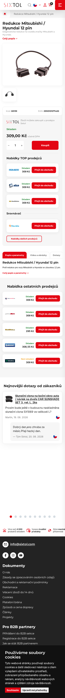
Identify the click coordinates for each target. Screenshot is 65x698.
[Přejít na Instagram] (13, 555)
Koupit (45, 145)
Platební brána (12, 602)
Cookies (7, 597)
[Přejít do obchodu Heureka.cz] (14, 226)
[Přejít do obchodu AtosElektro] (14, 201)
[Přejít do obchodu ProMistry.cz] (14, 170)
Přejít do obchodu (43, 170)
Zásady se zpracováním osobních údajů (28, 577)
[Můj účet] (45, 5)
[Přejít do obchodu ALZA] (14, 186)
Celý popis (8, 38)
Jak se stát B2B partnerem (20, 643)
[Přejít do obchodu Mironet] (10, 345)
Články (7, 612)
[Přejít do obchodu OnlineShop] (10, 360)
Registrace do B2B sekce (19, 638)
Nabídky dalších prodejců (24, 238)
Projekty (8, 617)
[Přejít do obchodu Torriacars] (10, 314)
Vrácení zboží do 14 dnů (18, 592)
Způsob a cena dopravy (17, 607)
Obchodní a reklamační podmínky (25, 582)
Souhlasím (13, 690)
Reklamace (10, 587)
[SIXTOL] (12, 5)
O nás (6, 572)
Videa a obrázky (38, 255)
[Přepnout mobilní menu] (60, 5)
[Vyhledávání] (30, 5)
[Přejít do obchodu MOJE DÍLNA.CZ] (10, 330)
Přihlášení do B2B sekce (18, 633)
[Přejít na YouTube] (21, 555)
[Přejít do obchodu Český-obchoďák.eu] (10, 298)
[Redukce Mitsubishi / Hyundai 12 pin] (32, 64)
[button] (11, 516)
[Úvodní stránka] (4, 13)
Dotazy (56, 255)
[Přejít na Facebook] (5, 555)
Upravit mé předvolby (34, 690)
